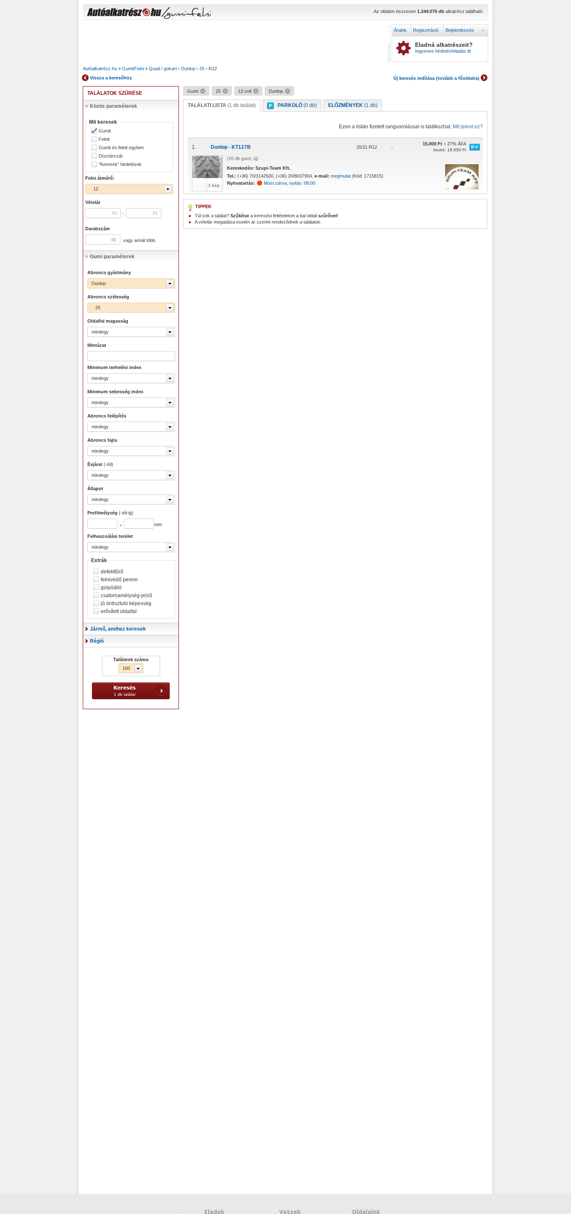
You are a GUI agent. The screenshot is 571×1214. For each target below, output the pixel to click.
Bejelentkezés (460, 30)
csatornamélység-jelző (126, 595)
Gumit (105, 131)
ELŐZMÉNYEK (352, 105)
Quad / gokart (163, 68)
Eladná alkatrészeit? (444, 47)
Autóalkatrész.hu (100, 68)
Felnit (104, 139)
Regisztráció (425, 30)
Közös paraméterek (113, 106)
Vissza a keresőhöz (111, 77)
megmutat (341, 175)
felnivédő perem (119, 579)
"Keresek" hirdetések (120, 164)
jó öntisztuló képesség (126, 603)
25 (201, 68)
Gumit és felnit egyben (121, 147)
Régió (97, 641)
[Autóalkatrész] (154, 13)
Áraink (400, 30)
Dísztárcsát (110, 156)
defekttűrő (112, 571)
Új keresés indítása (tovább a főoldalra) (436, 78)
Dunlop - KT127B (231, 147)
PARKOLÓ (297, 105)
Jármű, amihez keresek (118, 629)
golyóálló (111, 587)
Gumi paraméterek (112, 257)
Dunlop (188, 68)
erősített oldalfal (119, 611)
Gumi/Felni (133, 68)
